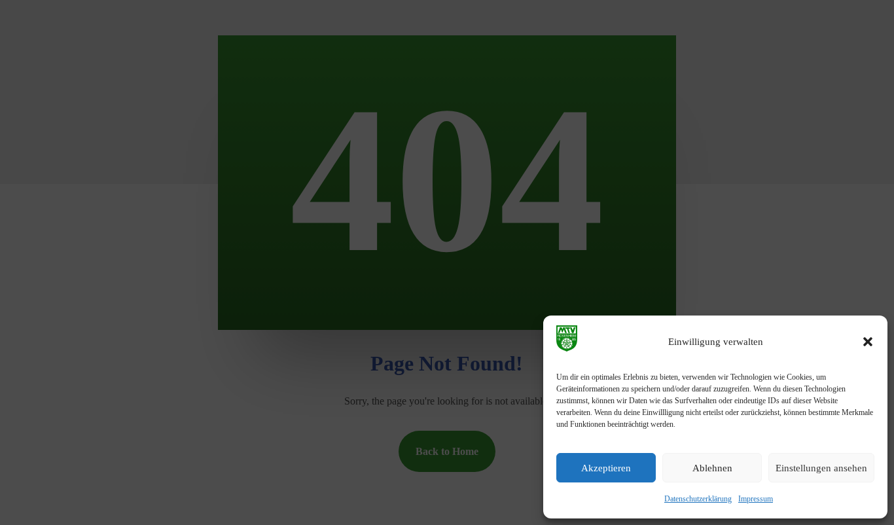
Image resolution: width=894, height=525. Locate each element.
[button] (867, 341)
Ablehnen (712, 468)
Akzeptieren (606, 468)
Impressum (755, 498)
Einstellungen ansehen (821, 468)
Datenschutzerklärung (698, 498)
